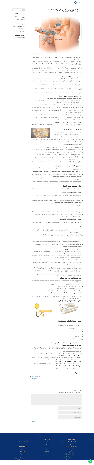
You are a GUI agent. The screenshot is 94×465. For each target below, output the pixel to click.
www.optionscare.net (23, 449)
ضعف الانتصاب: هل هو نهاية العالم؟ (19, 16)
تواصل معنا (47, 446)
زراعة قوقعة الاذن (71, 449)
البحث (23, 10)
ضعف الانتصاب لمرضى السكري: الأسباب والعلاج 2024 (19, 27)
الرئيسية (47, 442)
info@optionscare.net (23, 446)
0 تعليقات (64, 12)
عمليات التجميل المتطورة (71, 441)
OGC (77, 12)
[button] (90, 461)
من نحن (47, 444)
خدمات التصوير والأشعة (71, 444)
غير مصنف (69, 12)
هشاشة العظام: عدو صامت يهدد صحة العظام (19, 30)
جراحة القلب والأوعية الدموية (71, 446)
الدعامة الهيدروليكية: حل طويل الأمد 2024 (19, 23)
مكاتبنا (47, 449)
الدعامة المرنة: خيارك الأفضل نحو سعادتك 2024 (19, 20)
